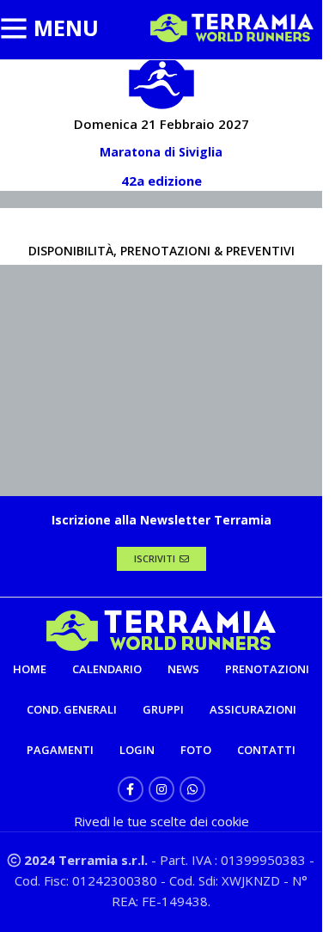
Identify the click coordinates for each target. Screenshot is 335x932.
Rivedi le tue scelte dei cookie (161, 821)
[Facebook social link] (130, 789)
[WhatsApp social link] (192, 789)
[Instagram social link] (161, 789)
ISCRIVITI (154, 558)
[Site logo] (232, 26)
